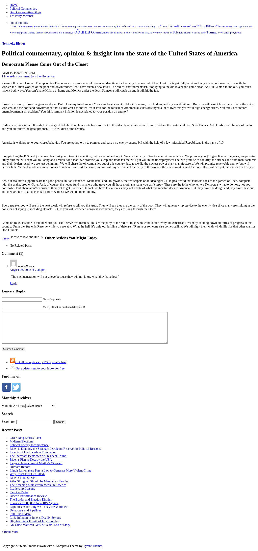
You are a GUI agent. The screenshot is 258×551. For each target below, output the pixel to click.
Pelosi (129, 32)
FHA (133, 26)
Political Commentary (23, 8)
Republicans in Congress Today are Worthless (39, 506)
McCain (48, 32)
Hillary (201, 26)
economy (111, 26)
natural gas (68, 32)
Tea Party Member (21, 16)
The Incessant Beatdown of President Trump (38, 456)
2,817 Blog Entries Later (25, 437)
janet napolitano (240, 26)
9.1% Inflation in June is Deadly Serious (35, 517)
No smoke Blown (13, 43)
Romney (157, 32)
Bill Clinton (61, 26)
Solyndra (178, 32)
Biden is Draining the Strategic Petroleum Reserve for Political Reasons (55, 448)
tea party (202, 32)
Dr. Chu (101, 26)
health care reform (184, 26)
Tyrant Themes (92, 546)
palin (110, 33)
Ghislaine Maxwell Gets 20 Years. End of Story (40, 525)
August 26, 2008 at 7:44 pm (27, 269)
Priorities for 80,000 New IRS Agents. (34, 503)
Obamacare (99, 32)
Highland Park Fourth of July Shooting (34, 521)
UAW (220, 32)
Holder (229, 26)
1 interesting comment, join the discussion (28, 76)
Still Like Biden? (20, 514)
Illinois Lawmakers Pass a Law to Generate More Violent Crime (50, 470)
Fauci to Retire (19, 492)
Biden (52, 26)
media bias (57, 32)
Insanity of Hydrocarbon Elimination (33, 452)
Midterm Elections (21, 441)
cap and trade (79, 26)
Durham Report (20, 467)
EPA (119, 26)
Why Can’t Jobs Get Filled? (27, 474)
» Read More (10, 531)
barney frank (27, 26)
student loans (190, 32)
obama (82, 31)
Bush (70, 26)
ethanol (126, 26)
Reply (13, 283)
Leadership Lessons (22, 488)
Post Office (138, 32)
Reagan (148, 32)
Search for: (9, 421)
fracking (150, 26)
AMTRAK (15, 26)
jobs (251, 26)
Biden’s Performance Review (28, 496)
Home (14, 5)
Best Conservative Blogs (25, 12)
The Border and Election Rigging (31, 499)
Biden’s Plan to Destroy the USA (31, 459)
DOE (95, 27)
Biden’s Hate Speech (23, 477)
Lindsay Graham (35, 32)
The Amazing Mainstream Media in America (38, 485)
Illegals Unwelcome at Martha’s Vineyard (36, 463)
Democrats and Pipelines (25, 510)
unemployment (232, 32)
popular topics (19, 22)
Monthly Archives (13, 405)
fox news (141, 26)
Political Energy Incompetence (29, 445)
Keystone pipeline (18, 32)
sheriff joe (167, 32)
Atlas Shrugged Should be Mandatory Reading (39, 481)
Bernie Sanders (41, 26)
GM (170, 26)
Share (5, 239)
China (89, 26)
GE (157, 27)
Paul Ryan (119, 32)
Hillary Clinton (215, 26)
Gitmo (163, 26)
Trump (211, 32)
